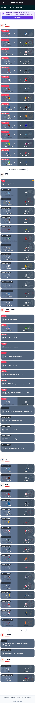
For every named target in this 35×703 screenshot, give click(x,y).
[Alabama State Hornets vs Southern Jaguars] (17, 211)
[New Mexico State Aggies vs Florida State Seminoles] (17, 247)
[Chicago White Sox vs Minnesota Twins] (17, 512)
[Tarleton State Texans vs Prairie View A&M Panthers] (17, 284)
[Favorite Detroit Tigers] (28, 503)
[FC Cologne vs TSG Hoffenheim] (17, 33)
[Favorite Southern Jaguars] (28, 211)
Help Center (6, 697)
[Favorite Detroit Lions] (6, 469)
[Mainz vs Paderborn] (17, 70)
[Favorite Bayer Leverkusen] (28, 43)
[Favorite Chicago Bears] (6, 478)
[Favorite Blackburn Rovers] (6, 162)
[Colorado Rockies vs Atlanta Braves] (17, 567)
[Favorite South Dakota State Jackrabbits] (6, 257)
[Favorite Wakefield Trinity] (6, 401)
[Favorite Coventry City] (6, 116)
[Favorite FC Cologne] (6, 33)
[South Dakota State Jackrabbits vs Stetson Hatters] (17, 257)
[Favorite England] (6, 328)
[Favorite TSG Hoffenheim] (28, 33)
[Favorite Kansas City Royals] (6, 586)
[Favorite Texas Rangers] (6, 613)
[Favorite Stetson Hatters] (28, 257)
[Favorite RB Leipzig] (6, 61)
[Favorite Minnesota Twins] (28, 512)
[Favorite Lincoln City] (28, 153)
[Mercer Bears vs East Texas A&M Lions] (17, 266)
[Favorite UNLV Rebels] (28, 294)
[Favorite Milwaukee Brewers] (28, 613)
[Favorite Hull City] (28, 116)
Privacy (29, 697)
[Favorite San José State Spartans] (6, 202)
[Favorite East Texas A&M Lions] (28, 266)
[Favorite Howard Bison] (6, 275)
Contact (13, 697)
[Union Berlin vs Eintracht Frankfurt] (17, 52)
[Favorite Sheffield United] (28, 79)
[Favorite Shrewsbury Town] (6, 107)
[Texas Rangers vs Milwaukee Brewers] (17, 613)
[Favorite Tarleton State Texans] (6, 284)
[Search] (33, 2)
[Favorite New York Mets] (28, 577)
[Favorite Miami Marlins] (6, 549)
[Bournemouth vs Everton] (17, 125)
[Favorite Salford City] (28, 107)
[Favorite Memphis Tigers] (6, 294)
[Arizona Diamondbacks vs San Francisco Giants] (17, 558)
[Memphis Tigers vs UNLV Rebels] (17, 293)
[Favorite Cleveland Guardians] (28, 586)
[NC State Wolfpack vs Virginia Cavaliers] (17, 220)
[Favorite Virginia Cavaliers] (28, 220)
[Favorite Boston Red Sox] (6, 494)
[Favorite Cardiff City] (6, 79)
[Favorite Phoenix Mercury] (28, 678)
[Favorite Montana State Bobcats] (28, 303)
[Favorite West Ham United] (28, 98)
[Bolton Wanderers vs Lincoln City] (17, 153)
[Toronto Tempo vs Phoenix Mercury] (17, 678)
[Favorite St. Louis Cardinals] (28, 521)
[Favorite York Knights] (28, 401)
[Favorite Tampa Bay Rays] (28, 595)
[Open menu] (2, 2)
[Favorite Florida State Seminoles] (28, 248)
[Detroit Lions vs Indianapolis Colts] (17, 468)
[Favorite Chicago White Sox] (6, 512)
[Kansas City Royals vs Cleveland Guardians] (17, 585)
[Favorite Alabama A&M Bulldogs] (28, 275)
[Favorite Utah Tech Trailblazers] (6, 303)
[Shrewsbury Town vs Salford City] (17, 107)
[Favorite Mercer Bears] (6, 266)
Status (18, 697)
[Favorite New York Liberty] (28, 669)
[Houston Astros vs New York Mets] (17, 576)
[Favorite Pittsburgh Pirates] (6, 521)
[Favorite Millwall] (28, 88)
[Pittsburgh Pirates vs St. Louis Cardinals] (17, 521)
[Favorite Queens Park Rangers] (28, 162)
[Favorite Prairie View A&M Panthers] (28, 284)
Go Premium (17, 17)
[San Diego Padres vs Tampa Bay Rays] (17, 595)
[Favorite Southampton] (6, 88)
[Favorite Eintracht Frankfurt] (28, 52)
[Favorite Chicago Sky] (6, 669)
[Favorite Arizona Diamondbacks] (6, 558)
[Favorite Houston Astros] (6, 577)
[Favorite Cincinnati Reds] (6, 531)
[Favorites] (28, 7)
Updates (23, 697)
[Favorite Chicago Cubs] (28, 531)
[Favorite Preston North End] (28, 134)
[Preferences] (32, 7)
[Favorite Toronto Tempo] (6, 678)
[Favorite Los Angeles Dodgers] (6, 503)
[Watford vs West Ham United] (17, 98)
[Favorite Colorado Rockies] (6, 567)
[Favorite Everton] (28, 125)
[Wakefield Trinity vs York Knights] (17, 401)
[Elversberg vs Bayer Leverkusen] (17, 42)
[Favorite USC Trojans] (28, 202)
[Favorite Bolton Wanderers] (6, 153)
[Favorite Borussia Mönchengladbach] (28, 61)
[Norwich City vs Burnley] (17, 144)
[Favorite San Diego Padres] (6, 595)
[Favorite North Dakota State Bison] (28, 229)
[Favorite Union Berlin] (6, 52)
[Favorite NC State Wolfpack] (6, 220)
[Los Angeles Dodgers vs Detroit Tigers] (17, 503)
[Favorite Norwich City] (6, 144)
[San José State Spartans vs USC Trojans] (17, 201)
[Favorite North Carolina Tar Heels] (6, 192)
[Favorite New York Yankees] (28, 494)
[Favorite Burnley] (28, 144)
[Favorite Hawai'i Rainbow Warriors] (6, 238)
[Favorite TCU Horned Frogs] (28, 192)
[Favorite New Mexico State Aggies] (6, 248)
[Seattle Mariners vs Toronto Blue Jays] (17, 539)
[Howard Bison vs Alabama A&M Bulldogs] (17, 275)
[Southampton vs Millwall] (17, 88)
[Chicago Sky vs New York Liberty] (17, 669)
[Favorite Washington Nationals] (28, 549)
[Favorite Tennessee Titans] (28, 478)
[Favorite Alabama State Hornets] (6, 211)
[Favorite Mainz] (6, 70)
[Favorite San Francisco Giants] (28, 558)
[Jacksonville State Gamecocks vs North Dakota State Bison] (17, 229)
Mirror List (17, 699)
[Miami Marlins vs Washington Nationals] (17, 549)
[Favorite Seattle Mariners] (6, 540)
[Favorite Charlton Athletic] (6, 134)
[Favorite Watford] (6, 98)
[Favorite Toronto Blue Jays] (28, 540)
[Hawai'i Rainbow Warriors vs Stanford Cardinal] (17, 238)
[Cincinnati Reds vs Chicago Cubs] (17, 530)
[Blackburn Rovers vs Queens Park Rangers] (17, 162)
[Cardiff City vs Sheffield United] (17, 79)
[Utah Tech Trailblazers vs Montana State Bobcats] (17, 303)
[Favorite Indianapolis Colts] (28, 469)
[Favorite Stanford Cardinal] (28, 238)
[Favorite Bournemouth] (6, 125)
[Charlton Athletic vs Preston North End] (17, 134)
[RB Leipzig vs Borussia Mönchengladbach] (17, 61)
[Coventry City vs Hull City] (17, 116)
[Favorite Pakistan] (28, 328)
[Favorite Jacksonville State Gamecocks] (6, 229)
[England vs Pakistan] (17, 328)
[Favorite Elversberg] (6, 43)
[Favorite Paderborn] (28, 70)
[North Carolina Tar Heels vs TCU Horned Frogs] (17, 192)
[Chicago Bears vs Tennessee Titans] (17, 478)
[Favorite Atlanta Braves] (28, 567)
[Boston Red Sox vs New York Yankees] (17, 493)
